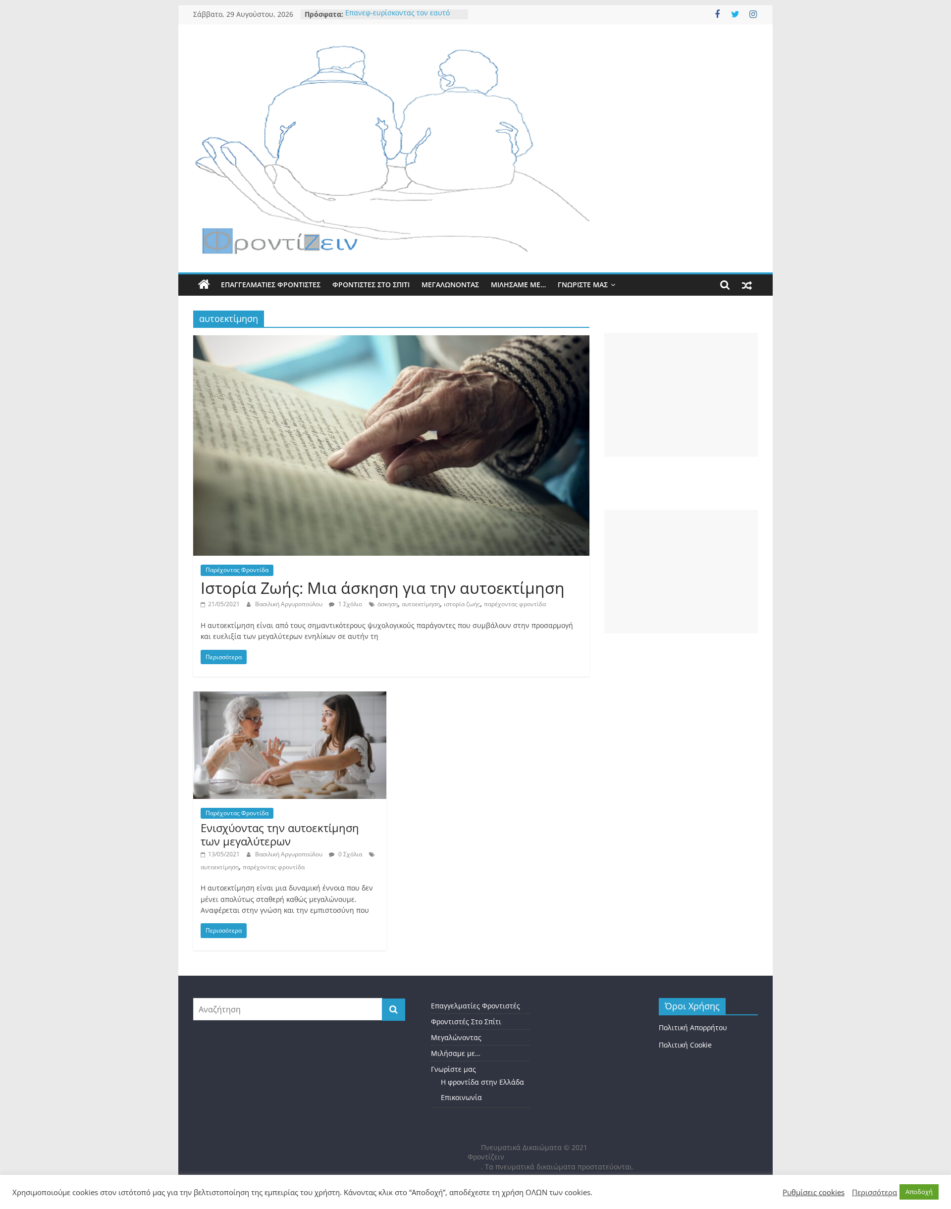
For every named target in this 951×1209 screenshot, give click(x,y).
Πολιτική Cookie (685, 1045)
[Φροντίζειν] (204, 284)
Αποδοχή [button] (919, 1191)
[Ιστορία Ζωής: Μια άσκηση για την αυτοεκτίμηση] (391, 341)
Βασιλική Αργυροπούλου (289, 604)
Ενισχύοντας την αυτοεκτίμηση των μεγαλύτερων (280, 834)
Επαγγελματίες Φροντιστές (270, 284)
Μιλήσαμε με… (518, 284)
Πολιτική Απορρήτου (693, 1027)
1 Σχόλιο (349, 604)
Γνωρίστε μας (583, 284)
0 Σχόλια (349, 854)
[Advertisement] (681, 395)
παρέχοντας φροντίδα (515, 604)
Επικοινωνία (461, 1097)
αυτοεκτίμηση (421, 604)
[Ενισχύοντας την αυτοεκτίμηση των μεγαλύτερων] (289, 697)
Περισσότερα (874, 1192)
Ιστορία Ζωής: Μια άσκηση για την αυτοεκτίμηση (383, 587)
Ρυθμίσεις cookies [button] (814, 1192)
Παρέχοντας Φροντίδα (237, 570)
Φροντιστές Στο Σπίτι (371, 284)
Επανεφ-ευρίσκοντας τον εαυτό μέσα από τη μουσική (397, 19)
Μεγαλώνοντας (450, 284)
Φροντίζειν (486, 1156)
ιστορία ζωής (462, 604)
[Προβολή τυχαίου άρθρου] (747, 284)
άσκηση (387, 604)
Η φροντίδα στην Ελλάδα (482, 1082)
